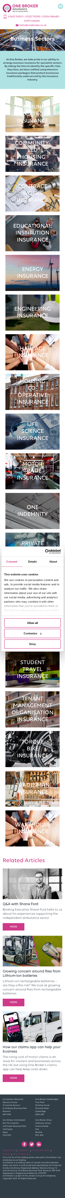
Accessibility (8, 1150)
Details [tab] (32, 561)
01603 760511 (16, 16)
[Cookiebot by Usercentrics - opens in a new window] (46, 551)
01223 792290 (33, 16)
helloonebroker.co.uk (33, 25)
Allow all (32, 622)
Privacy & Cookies (40, 1150)
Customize (30, 633)
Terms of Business (21, 1154)
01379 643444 (32, 21)
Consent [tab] (11, 561)
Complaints (23, 1150)
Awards (6, 1154)
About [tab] (53, 561)
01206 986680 (50, 16)
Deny (32, 644)
